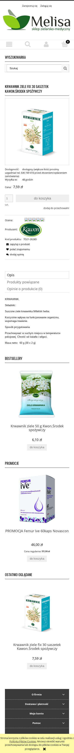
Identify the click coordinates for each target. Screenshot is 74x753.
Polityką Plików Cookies (22, 741)
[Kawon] (30, 229)
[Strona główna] (37, 21)
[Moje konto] (46, 44)
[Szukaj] (65, 68)
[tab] (37, 275)
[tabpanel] (37, 324)
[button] (9, 44)
